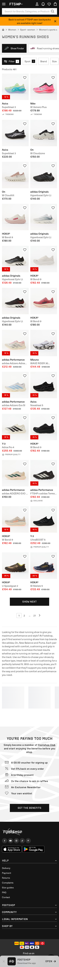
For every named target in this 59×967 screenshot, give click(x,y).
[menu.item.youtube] (10, 840)
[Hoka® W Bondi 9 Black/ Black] (43, 427)
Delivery (6, 868)
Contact (6, 897)
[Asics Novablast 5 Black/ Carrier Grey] (43, 385)
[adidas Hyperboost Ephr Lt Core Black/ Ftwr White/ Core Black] (15, 259)
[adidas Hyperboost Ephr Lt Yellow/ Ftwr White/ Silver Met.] (43, 217)
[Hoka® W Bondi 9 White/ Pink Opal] (15, 217)
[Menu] (4, 4)
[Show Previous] (40, 615)
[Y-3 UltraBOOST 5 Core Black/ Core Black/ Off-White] (43, 519)
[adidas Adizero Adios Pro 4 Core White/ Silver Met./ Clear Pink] (15, 343)
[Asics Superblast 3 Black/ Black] (15, 133)
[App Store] (12, 849)
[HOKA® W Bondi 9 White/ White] (43, 259)
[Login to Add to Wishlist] (24, 77)
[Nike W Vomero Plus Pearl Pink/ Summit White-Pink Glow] (43, 87)
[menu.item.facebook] (4, 840)
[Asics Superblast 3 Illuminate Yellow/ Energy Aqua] (15, 87)
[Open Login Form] (37, 4)
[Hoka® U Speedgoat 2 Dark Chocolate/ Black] (15, 565)
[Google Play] (33, 849)
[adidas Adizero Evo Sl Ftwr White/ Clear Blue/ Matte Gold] (15, 385)
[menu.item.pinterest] (28, 840)
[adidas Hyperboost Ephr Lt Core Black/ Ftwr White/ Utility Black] (43, 175)
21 (34, 615)
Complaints (7, 882)
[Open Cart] (55, 4)
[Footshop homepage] (16, 4)
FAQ (4, 892)
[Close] (55, 21)
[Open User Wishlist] (49, 4)
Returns (6, 877)
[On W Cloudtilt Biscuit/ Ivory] (15, 175)
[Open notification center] (43, 4)
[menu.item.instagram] (16, 840)
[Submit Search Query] (52, 11)
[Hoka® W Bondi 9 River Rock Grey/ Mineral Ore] (15, 519)
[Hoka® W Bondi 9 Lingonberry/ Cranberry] (43, 301)
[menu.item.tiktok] (22, 840)
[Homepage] (29, 832)
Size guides (8, 887)
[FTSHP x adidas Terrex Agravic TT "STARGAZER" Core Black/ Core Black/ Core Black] (43, 473)
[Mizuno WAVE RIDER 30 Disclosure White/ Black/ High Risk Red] (43, 343)
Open (48, 961)
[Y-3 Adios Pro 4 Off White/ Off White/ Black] (15, 427)
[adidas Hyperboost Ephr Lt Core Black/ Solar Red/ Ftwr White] (15, 301)
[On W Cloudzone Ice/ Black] (43, 133)
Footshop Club (46, 744)
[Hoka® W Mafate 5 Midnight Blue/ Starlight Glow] (43, 565)
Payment (6, 872)
